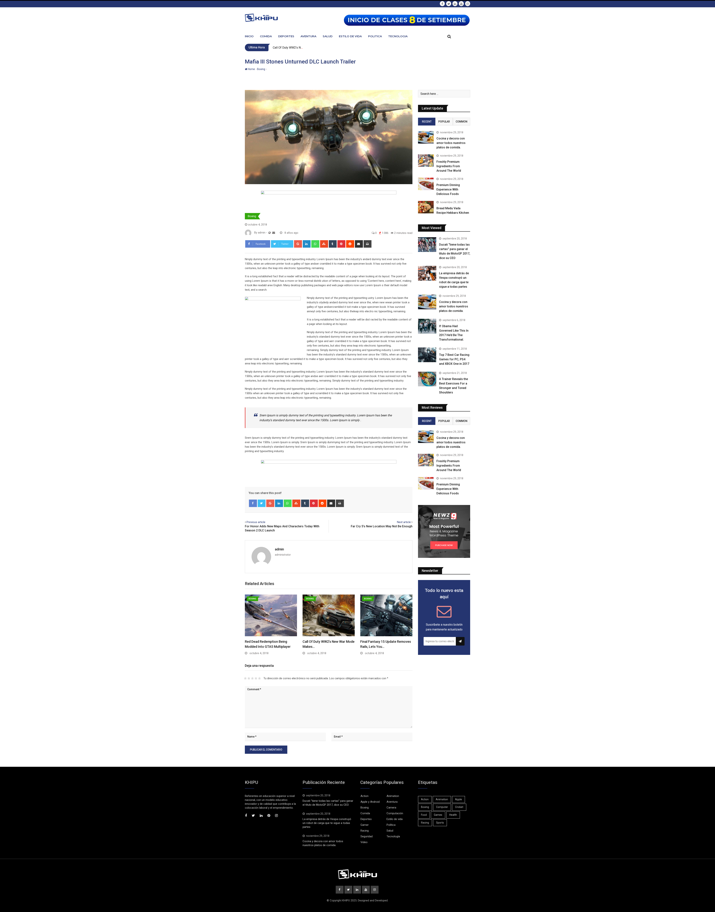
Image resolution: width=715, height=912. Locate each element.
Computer (442, 806)
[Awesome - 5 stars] (259, 678)
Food (424, 814)
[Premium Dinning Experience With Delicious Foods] (426, 184)
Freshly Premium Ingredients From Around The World (448, 166)
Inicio (249, 36)
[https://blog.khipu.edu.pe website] (269, 232)
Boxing (261, 69)
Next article (404, 522)
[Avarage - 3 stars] (252, 678)
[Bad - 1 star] (245, 678)
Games (438, 814)
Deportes (286, 36)
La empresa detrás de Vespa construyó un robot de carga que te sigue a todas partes (327, 823)
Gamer (364, 825)
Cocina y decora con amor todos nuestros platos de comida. (450, 143)
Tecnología (393, 836)
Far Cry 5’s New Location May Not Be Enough (381, 526)
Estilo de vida (395, 819)
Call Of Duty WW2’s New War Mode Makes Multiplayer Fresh (312, 47)
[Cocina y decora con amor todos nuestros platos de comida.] (426, 137)
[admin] (273, 232)
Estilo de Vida (350, 36)
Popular (444, 121)
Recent (427, 121)
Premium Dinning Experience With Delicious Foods (448, 189)
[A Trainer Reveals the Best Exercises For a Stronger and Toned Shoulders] (427, 379)
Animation (393, 796)
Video (364, 842)
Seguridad (366, 836)
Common (461, 121)
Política (391, 825)
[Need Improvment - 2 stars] (249, 678)
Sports (440, 822)
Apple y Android (370, 801)
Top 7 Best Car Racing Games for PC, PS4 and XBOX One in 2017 (454, 359)
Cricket (459, 806)
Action (364, 796)
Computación (395, 813)
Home (251, 69)
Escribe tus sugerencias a (264, 3)
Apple (458, 799)
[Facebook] (253, 503)
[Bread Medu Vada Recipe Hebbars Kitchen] (426, 207)
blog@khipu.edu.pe (299, 3)
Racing (364, 830)
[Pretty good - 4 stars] (256, 678)
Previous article (256, 522)
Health (453, 814)
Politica (375, 36)
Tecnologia (398, 36)
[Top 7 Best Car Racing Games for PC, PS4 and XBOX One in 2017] (427, 354)
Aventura (308, 36)
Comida (266, 36)
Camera (391, 807)
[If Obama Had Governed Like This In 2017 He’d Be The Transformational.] (427, 326)
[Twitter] (262, 503)
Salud (328, 36)
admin (279, 549)
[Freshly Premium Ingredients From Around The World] (426, 160)
